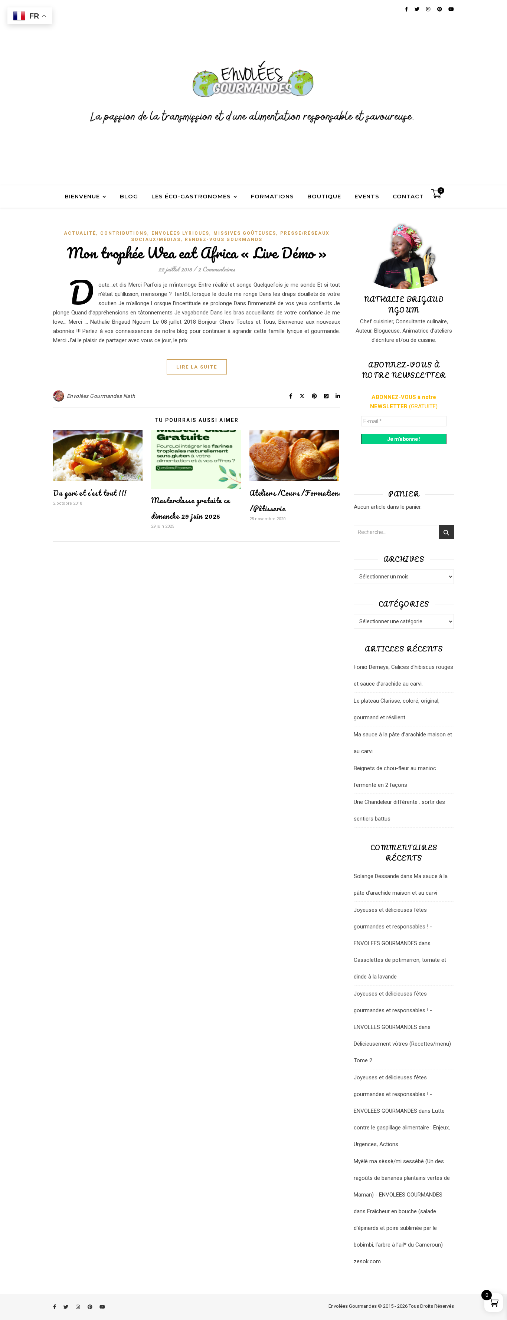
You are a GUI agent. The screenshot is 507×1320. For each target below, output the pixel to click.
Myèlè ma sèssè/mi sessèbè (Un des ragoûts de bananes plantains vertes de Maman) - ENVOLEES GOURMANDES (402, 1178)
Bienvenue (82, 196)
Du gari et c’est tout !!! (90, 493)
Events (366, 196)
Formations (272, 196)
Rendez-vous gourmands (223, 239)
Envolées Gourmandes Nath (101, 396)
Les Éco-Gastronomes (191, 196)
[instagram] (78, 1307)
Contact (408, 196)
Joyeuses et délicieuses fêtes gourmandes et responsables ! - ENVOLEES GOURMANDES (393, 927)
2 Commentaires (216, 269)
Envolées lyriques (180, 233)
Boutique (324, 196)
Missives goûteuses (244, 233)
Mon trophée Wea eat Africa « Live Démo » (197, 252)
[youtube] (102, 1307)
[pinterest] (91, 1307)
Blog (129, 196)
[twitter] (66, 1307)
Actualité (80, 233)
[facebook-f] (55, 1307)
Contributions (123, 233)
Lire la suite (196, 367)
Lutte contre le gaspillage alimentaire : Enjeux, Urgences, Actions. (402, 1128)
